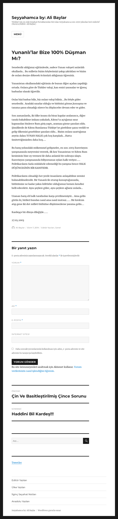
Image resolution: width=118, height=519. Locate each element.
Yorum (16, 263)
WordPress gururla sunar (49, 510)
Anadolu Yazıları (20, 501)
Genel (58, 227)
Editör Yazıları (47, 227)
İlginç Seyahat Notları (24, 494)
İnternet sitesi (21, 334)
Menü (18, 34)
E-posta (17, 320)
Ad (14, 306)
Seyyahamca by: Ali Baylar (39, 17)
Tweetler (17, 462)
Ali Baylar (20, 227)
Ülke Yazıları (18, 487)
